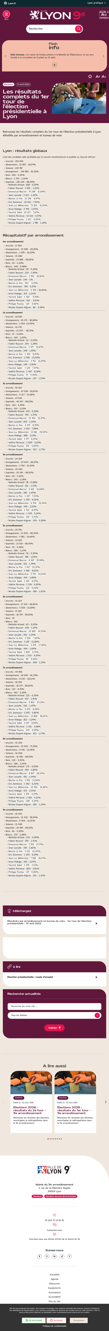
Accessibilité (54, 1297)
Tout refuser (57, 1320)
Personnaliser (78, 1320)
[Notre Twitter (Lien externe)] (69, 1256)
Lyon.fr (12, 3)
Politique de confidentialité (54, 1326)
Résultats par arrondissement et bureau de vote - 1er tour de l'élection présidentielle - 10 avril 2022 (49, 922)
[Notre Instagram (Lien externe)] (47, 1256)
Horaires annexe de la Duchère (61, 1196)
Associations (55, 1293)
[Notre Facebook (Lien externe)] (39, 1256)
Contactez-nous (54, 1230)
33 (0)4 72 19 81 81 (54, 1220)
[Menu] (6, 14)
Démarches (54, 1284)
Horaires (37, 1196)
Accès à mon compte (102, 14)
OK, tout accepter (35, 1320)
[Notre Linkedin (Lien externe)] (54, 1256)
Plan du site (54, 1302)
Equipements (54, 1288)
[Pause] (54, 65)
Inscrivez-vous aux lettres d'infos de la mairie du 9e (54, 1239)
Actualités (54, 1275)
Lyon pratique (96, 3)
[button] (5, 56)
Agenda (54, 1279)
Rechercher (36, 28)
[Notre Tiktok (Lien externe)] (62, 1256)
